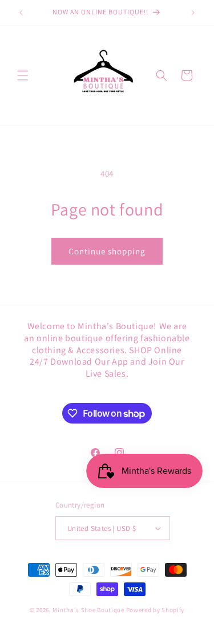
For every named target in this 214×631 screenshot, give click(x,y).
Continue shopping (107, 251)
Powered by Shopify (155, 610)
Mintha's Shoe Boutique (88, 610)
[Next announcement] (192, 12)
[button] (22, 75)
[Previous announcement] (21, 12)
